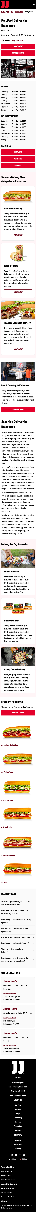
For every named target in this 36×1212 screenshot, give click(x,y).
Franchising (18, 1118)
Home (3, 12)
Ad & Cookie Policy (7, 1171)
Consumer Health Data (8, 1197)
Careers (18, 1122)
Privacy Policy (6, 1175)
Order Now (18, 46)
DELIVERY (18, 166)
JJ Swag (18, 1149)
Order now (18, 235)
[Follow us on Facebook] (16, 1155)
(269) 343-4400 (9, 993)
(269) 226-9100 (9, 1018)
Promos (18, 1140)
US (8, 12)
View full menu (18, 713)
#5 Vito (4, 882)
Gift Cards (18, 1144)
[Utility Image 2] (23, 1159)
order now (18, 292)
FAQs (18, 1113)
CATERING (18, 159)
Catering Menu (18, 410)
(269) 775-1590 (17, 41)
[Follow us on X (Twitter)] (12, 1155)
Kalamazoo (19, 12)
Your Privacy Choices (8, 1180)
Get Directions (18, 53)
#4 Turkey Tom (7, 772)
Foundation (18, 1126)
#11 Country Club (8, 856)
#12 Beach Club (7, 800)
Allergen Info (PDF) (18, 1091)
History (18, 1109)
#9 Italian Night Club (9, 745)
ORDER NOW (18, 349)
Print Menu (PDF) (18, 1083)
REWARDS (18, 152)
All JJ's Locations (6, 1192)
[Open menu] (34, 4)
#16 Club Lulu (6, 827)
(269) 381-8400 (9, 1045)
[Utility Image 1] (12, 1159)
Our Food (18, 1105)
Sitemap (4, 1201)
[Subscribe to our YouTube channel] (24, 1155)
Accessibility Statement (9, 1184)
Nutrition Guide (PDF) (18, 1095)
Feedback (18, 1130)
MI (12, 12)
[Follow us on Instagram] (20, 1155)
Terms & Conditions (7, 1167)
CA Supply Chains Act (8, 1188)
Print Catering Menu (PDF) (18, 1087)
